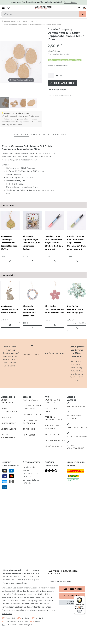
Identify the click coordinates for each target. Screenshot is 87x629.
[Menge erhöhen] (57, 75)
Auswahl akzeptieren (72, 603)
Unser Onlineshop (7, 401)
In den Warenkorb (64, 83)
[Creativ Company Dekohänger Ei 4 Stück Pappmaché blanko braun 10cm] (6, 103)
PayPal (37, 621)
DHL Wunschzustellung (17, 621)
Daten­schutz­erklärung (31, 610)
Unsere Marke (8, 423)
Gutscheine (29, 429)
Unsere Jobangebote (8, 436)
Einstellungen (25, 625)
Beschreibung (21, 135)
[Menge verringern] (61, 75)
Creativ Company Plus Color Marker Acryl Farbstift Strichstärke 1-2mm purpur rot (54, 242)
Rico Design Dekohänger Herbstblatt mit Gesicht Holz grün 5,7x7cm (9, 242)
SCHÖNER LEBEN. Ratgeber (53, 426)
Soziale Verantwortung (75, 446)
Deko (25, 21)
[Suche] (82, 14)
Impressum (7, 613)
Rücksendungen (53, 446)
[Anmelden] (79, 8)
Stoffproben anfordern (30, 421)
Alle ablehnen (72, 596)
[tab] (21, 135)
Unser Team (7, 417)
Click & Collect (31, 400)
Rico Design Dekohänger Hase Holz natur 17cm (9, 309)
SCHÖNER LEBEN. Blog (54, 353)
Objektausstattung (33, 415)
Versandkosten (67, 96)
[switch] (79, 611)
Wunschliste (59, 90)
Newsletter (29, 435)
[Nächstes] (40, 62)
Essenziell (10, 618)
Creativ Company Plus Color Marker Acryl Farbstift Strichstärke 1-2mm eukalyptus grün (76, 242)
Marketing (40, 618)
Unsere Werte (8, 429)
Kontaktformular (32, 355)
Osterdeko (33, 21)
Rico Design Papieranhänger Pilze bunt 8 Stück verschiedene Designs (31, 242)
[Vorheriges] (2, 62)
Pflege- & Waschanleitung (54, 418)
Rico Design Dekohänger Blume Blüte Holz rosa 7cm (54, 309)
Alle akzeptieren (72, 589)
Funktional (11, 625)
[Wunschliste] (8, 8)
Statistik (25, 618)
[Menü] (83, 597)
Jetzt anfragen (70, 2)
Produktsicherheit (63, 135)
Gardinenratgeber (55, 440)
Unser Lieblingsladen (9, 409)
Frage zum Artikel (41, 135)
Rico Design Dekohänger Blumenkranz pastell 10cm (29, 311)
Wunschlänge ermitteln (52, 401)
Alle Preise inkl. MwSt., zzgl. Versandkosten (63, 572)
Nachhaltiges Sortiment (74, 416)
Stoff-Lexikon (52, 434)
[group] (10, 220)
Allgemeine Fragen (51, 409)
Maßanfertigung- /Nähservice (32, 407)
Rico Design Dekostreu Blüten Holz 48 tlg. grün (75, 309)
